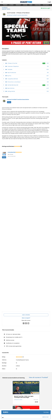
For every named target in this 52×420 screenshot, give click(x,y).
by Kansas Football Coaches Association (17, 15)
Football (4, 7)
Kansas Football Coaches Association (18, 99)
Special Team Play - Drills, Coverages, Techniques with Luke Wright (24, 397)
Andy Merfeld (12, 152)
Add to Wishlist (26, 315)
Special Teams (6, 8)
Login (48, 2)
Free (44, 63)
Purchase (46, 412)
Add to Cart (45, 417)
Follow (9, 102)
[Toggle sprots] (2, 2)
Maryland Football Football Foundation (22, 399)
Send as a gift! (46, 8)
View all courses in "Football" (38, 377)
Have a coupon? (26, 318)
